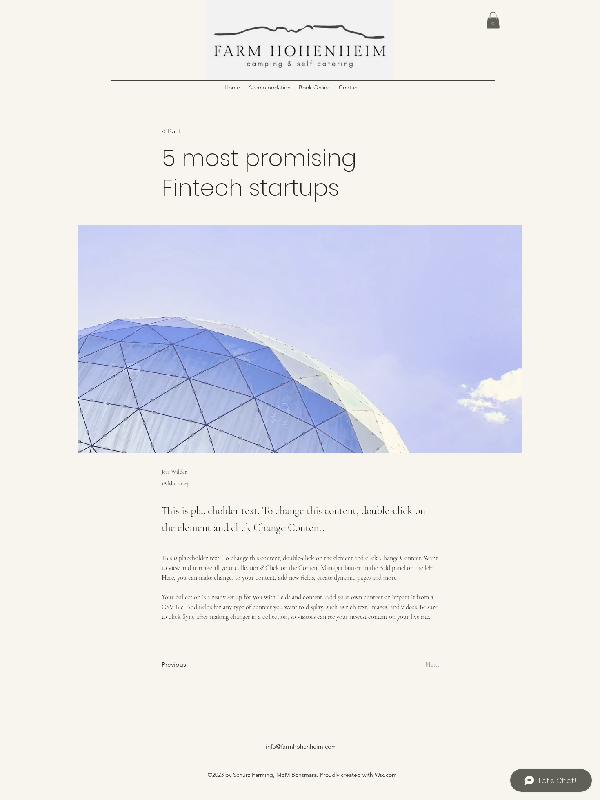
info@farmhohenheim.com (301, 746)
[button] (493, 20)
